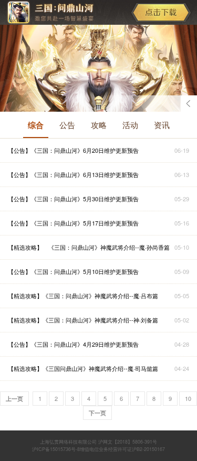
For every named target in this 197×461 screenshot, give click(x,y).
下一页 (97, 413)
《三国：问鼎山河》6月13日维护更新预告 (85, 174)
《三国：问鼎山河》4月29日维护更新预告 (85, 344)
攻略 (99, 124)
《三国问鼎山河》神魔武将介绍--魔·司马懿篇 (100, 368)
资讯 (162, 124)
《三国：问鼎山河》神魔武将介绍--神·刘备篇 (100, 320)
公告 (67, 124)
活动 (130, 124)
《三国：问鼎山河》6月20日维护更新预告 (85, 150)
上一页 (14, 399)
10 (188, 398)
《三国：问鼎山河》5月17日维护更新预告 (85, 223)
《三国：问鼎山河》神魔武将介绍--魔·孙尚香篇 (106, 247)
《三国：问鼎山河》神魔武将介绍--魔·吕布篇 (100, 295)
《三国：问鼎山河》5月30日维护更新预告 (85, 198)
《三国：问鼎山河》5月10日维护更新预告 (85, 271)
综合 (36, 125)
